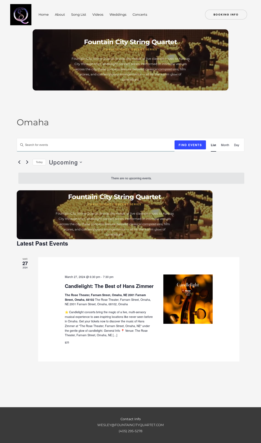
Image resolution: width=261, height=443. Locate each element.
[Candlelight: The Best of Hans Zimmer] (188, 299)
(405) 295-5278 (130, 431)
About (60, 15)
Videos (97, 15)
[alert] (131, 178)
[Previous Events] (19, 162)
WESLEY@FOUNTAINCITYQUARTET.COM (130, 425)
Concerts (140, 15)
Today (39, 162)
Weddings (117, 15)
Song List (78, 15)
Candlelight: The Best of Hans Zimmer (109, 285)
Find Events (190, 145)
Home (44, 15)
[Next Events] (27, 162)
